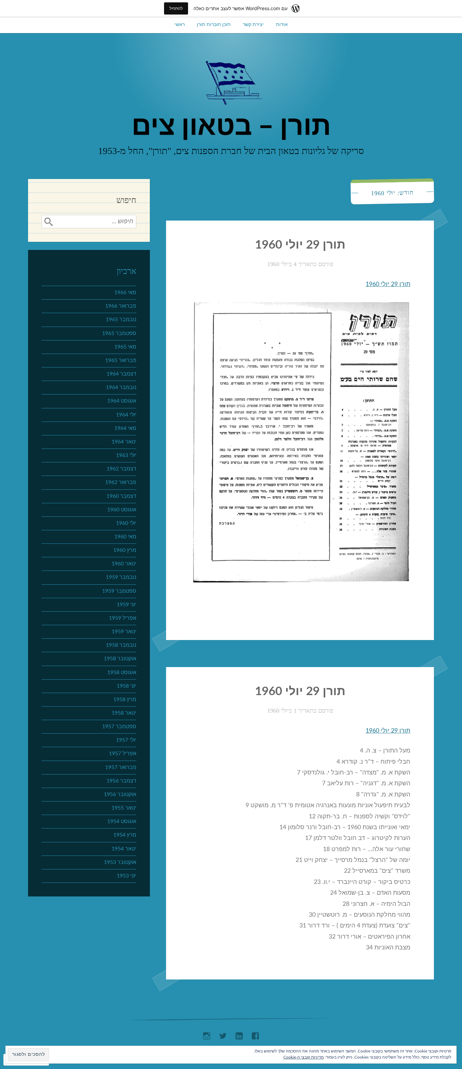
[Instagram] (207, 1034)
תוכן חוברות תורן (214, 24)
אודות (282, 24)
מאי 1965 (125, 347)
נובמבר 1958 (121, 645)
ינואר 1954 (124, 848)
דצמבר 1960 (121, 496)
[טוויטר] (223, 1034)
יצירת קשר (253, 24)
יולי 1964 (126, 414)
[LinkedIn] (239, 1034)
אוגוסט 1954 (121, 821)
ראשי (180, 24)
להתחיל (176, 8)
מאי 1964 (125, 428)
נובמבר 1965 (121, 319)
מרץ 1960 (124, 550)
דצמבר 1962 (121, 469)
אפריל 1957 (122, 753)
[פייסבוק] (255, 1034)
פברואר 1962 (120, 482)
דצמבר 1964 (121, 374)
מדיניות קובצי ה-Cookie (303, 1057)
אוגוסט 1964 (121, 401)
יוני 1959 (126, 604)
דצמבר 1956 (121, 781)
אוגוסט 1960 (121, 509)
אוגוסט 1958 (121, 672)
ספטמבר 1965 (119, 333)
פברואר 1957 (120, 767)
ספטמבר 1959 (119, 591)
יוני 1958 (126, 686)
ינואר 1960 (124, 563)
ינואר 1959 (124, 631)
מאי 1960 (125, 536)
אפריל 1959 (122, 618)
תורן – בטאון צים (231, 126)
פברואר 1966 (120, 306)
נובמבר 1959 (121, 577)
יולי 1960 (126, 523)
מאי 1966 (125, 292)
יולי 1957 (126, 740)
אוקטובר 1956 (120, 794)
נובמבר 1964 (121, 387)
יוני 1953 (126, 876)
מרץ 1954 (124, 835)
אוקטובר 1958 (120, 658)
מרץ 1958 (124, 699)
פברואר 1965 (120, 360)
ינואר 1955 (124, 808)
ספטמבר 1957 (119, 726)
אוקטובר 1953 (120, 862)
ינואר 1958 (124, 713)
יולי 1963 (126, 455)
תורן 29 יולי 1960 (300, 245)
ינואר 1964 (124, 441)
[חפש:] (89, 221)
